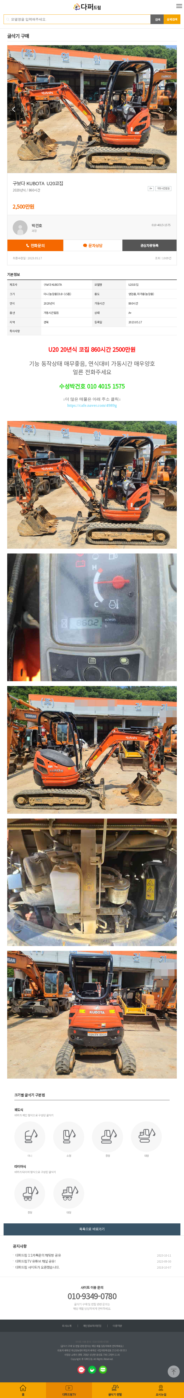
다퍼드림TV (69, 1394)
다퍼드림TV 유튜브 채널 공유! (35, 1261)
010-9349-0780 (92, 1295)
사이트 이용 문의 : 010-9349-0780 (92, 1341)
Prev (14, 109)
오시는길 (161, 1394)
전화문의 (38, 245)
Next (170, 109)
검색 (157, 19)
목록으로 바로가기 (91, 1228)
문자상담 (95, 245)
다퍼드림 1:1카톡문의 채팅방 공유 (38, 1255)
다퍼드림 (92, 7)
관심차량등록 (149, 245)
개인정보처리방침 (92, 1326)
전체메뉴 (179, 6)
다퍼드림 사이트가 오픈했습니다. (37, 1267)
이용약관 (117, 1326)
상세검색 (172, 19)
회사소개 (66, 1326)
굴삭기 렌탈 (115, 1394)
